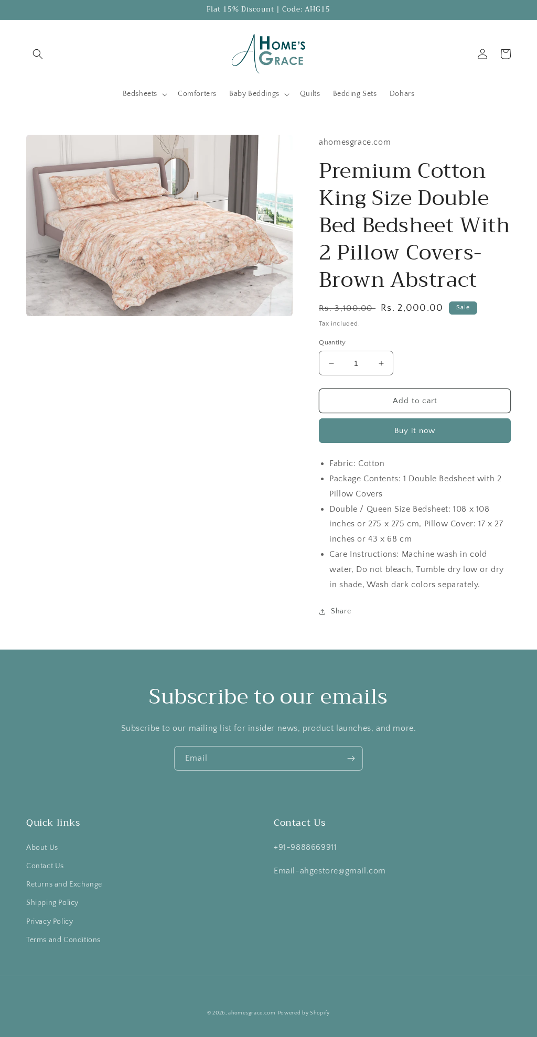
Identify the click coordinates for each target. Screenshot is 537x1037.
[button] (37, 54)
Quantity (332, 342)
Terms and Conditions (63, 940)
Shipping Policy (52, 903)
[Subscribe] (350, 758)
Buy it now (414, 430)
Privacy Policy (49, 921)
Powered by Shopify (304, 1013)
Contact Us (45, 866)
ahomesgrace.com (252, 1013)
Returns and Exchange (64, 884)
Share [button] (341, 611)
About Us (42, 848)
